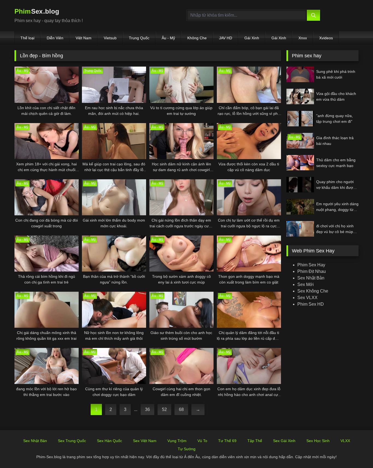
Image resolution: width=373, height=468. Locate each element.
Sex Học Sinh (318, 441)
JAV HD (225, 38)
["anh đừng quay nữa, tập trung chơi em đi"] (300, 118)
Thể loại (27, 38)
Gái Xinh (251, 38)
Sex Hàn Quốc (109, 441)
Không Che (197, 38)
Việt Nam (83, 38)
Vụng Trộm (177, 441)
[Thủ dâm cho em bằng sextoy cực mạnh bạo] (300, 163)
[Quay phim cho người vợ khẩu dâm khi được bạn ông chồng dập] (300, 184)
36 (147, 409)
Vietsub (110, 38)
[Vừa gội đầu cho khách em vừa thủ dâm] (300, 96)
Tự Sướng (187, 449)
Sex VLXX (307, 297)
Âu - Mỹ (168, 38)
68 (181, 409)
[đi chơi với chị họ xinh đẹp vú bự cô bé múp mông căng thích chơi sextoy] (300, 229)
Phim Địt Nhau (311, 271)
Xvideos (326, 38)
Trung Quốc (139, 38)
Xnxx (302, 38)
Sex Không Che (312, 291)
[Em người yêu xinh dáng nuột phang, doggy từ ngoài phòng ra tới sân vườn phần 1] (300, 206)
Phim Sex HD (310, 304)
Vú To (202, 441)
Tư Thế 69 (227, 441)
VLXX (345, 441)
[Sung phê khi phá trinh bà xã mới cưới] (300, 74)
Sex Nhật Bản (310, 278)
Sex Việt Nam (144, 441)
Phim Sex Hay (311, 265)
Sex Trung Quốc (72, 441)
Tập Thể (254, 441)
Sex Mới (305, 284)
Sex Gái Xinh (284, 441)
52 (164, 409)
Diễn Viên (55, 38)
